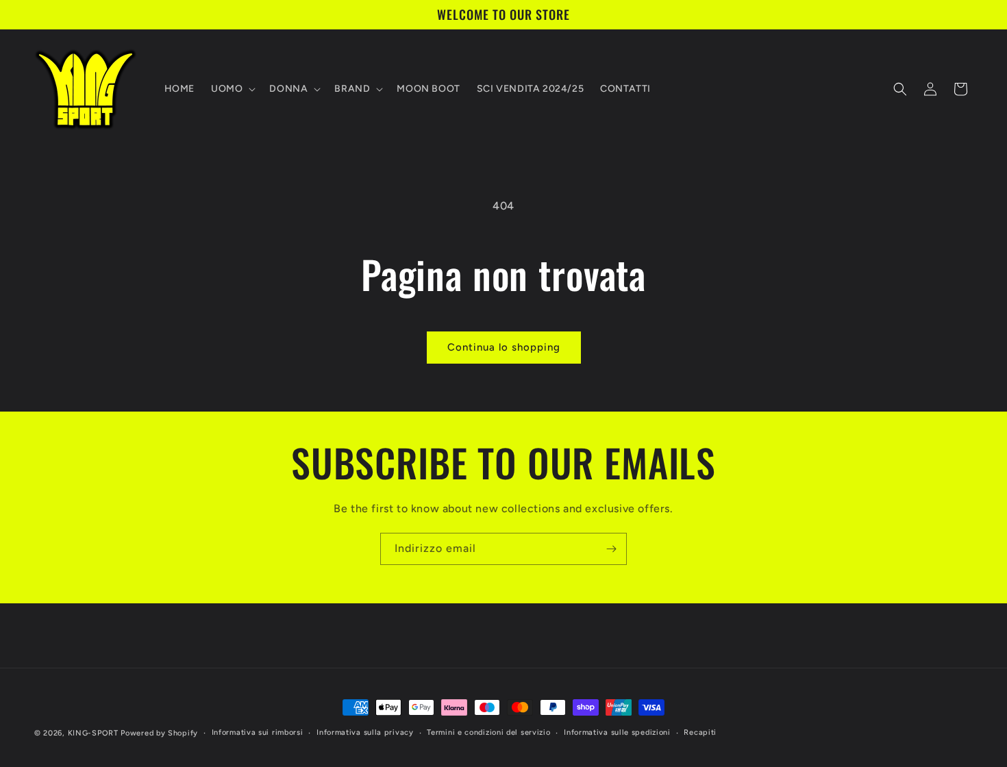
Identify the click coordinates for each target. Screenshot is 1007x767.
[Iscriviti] (611, 549)
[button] (232, 89)
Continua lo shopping (503, 347)
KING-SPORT (93, 733)
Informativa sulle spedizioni (617, 732)
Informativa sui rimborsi (257, 732)
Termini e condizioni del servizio (488, 732)
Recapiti (700, 732)
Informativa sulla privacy (365, 732)
